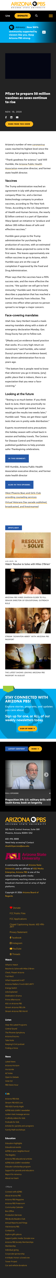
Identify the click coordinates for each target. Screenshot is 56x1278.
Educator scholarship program (18, 1166)
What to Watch (11, 965)
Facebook (16, 937)
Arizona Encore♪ (12, 1036)
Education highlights (13, 1143)
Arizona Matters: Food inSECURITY (19, 984)
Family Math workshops (15, 1130)
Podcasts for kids (12, 1122)
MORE (34, 749)
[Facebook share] (7, 117)
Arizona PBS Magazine (14, 1199)
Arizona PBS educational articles (18, 1159)
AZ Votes (9, 1073)
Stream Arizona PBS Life (15, 1007)
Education (10, 1138)
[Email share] (18, 117)
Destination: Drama (13, 996)
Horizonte (9, 1069)
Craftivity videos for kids (15, 1118)
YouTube (16, 948)
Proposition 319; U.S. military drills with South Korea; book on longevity (28, 801)
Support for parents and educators (19, 1170)
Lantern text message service (17, 1114)
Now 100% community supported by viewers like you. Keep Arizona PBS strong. (23, 32)
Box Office (9, 1211)
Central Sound (11, 1029)
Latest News (10, 1062)
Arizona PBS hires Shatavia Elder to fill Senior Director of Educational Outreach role (27, 600)
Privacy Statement (18, 932)
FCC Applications (18, 918)
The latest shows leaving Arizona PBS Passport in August (25, 674)
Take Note (9, 1040)
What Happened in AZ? (15, 980)
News (8, 1056)
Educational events (13, 1147)
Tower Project (11, 1261)
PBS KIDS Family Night (14, 1106)
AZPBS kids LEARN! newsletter (17, 1110)
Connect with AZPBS (13, 1192)
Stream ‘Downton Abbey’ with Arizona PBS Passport (27, 637)
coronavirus (38, 144)
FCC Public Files (17, 913)
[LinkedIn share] (12, 117)
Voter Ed (8, 1081)
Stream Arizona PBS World (16, 1011)
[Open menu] (51, 16)
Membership (10, 1246)
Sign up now (26, 729)
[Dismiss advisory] (44, 32)
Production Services (13, 1215)
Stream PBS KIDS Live (14, 1103)
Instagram (17, 943)
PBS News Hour (11, 1085)
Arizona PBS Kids (12, 1099)
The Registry (10, 1155)
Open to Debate (12, 1077)
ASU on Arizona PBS (13, 1003)
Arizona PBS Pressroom (15, 1203)
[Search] (36, 16)
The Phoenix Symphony (15, 1032)
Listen (8, 1019)
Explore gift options (13, 1234)
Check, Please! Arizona (14, 972)
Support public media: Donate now (19, 1238)
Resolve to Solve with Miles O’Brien (19, 969)
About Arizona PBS (13, 1196)
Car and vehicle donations (16, 1265)
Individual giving (12, 1250)
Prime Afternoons (12, 1000)
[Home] (28, 4)
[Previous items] (9, 774)
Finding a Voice (11, 1048)
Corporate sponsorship (14, 1254)
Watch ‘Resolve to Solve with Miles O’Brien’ (27, 564)
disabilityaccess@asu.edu (17, 846)
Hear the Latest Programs (16, 1025)
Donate (16, 907)
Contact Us (9, 1230)
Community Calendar (14, 1207)
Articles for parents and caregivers (19, 1126)
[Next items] (46, 774)
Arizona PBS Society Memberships (19, 1242)
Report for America (13, 1174)
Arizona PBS (21, 872)
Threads (16, 954)
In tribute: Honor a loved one (17, 1258)
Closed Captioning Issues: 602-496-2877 (27, 925)
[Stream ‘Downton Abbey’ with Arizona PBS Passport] (28, 609)
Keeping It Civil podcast (14, 1044)
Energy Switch (11, 988)
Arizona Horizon (12, 1065)
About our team (12, 1178)
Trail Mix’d (9, 976)
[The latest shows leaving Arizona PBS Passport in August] (28, 645)
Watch (8, 959)
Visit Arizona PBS (12, 1227)
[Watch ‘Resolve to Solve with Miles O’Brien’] (28, 534)
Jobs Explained (11, 992)
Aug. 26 (11, 561)
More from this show (19, 124)
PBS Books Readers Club (15, 1219)
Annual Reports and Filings (16, 1223)
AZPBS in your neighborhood (17, 1151)
